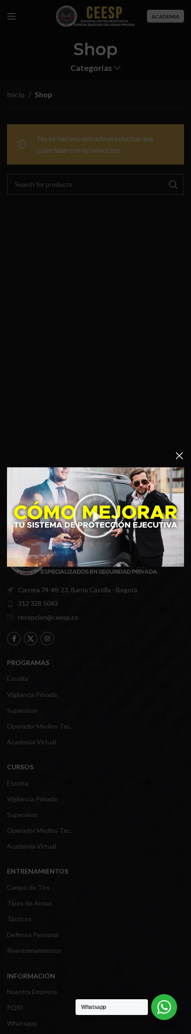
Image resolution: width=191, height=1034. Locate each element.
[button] (95, 517)
